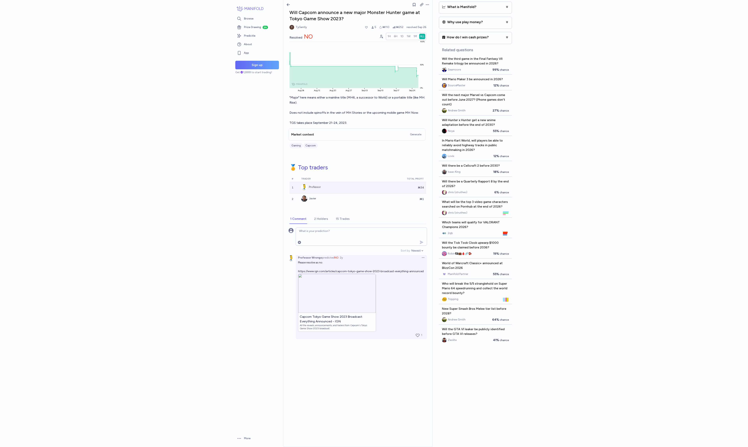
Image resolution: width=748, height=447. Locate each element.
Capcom (310, 145)
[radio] (389, 36)
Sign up (257, 65)
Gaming (296, 145)
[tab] (298, 219)
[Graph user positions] (381, 36)
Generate (415, 134)
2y (341, 257)
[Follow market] (414, 5)
